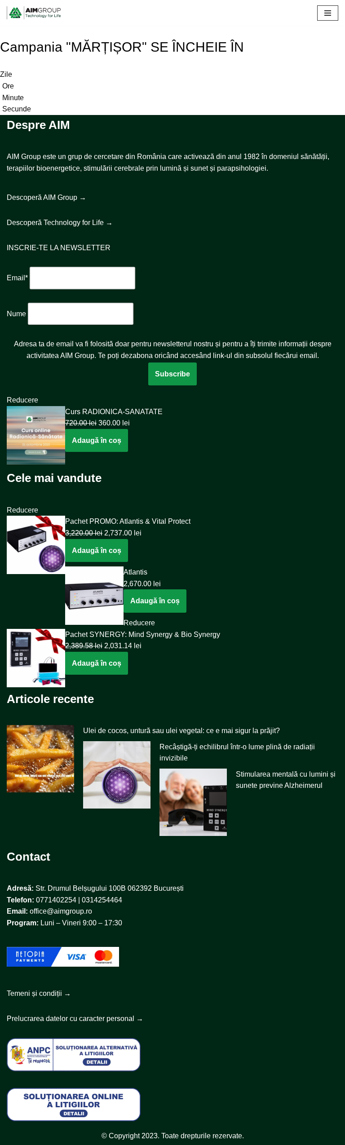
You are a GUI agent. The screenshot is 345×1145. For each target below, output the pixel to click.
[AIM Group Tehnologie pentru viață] (34, 12)
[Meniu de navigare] (327, 13)
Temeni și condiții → (39, 993)
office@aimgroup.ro (61, 911)
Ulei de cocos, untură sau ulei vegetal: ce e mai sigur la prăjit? (181, 730)
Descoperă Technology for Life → (60, 222)
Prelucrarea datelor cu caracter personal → (75, 1018)
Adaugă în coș (96, 440)
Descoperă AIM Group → (46, 197)
